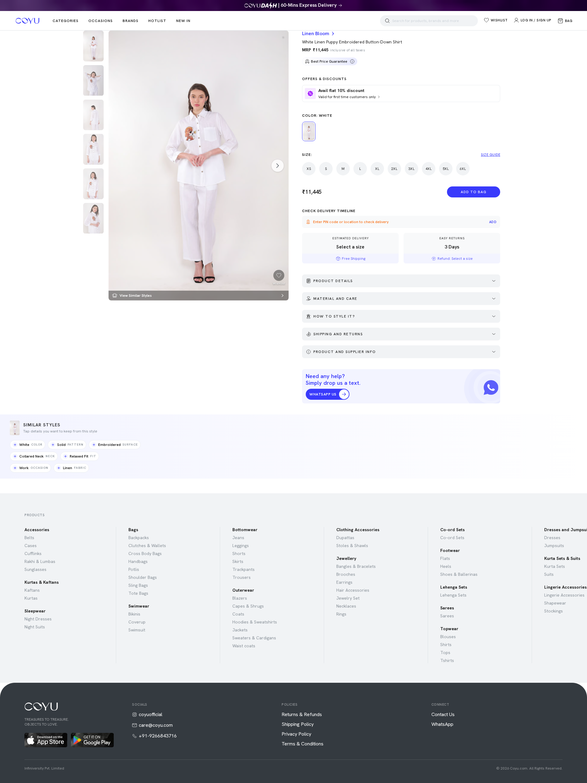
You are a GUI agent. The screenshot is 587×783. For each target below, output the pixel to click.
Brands (130, 20)
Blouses (448, 636)
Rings (341, 614)
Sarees (447, 608)
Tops (445, 652)
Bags (133, 529)
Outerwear (243, 590)
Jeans (238, 537)
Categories (66, 20)
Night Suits (34, 627)
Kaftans (32, 590)
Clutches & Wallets (147, 545)
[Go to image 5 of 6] (93, 183)
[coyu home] (27, 21)
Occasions (100, 20)
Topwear (449, 628)
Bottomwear (244, 529)
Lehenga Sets (453, 587)
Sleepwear (35, 611)
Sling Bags (138, 585)
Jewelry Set (348, 598)
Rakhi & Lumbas (39, 561)
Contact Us (443, 714)
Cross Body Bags (145, 553)
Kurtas (31, 598)
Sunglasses (35, 569)
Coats (238, 614)
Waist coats (243, 646)
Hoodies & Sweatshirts (254, 622)
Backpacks (138, 537)
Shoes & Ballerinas (459, 574)
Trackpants (243, 569)
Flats (445, 558)
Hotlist (157, 20)
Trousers (241, 577)
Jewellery (346, 558)
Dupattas (345, 537)
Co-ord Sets (452, 529)
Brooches (345, 574)
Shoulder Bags (142, 577)
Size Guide (490, 155)
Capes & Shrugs (248, 606)
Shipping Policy (298, 724)
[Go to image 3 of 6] (93, 115)
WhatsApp (442, 724)
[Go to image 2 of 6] (93, 80)
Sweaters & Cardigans (254, 638)
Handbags (138, 561)
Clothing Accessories (357, 529)
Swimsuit (136, 630)
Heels (445, 566)
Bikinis (134, 614)
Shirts (446, 644)
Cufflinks (33, 553)
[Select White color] (309, 131)
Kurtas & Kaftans (41, 582)
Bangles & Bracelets (356, 566)
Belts (29, 537)
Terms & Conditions (302, 744)
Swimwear (138, 606)
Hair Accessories (352, 590)
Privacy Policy (296, 734)
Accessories (36, 529)
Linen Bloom (315, 34)
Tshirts (447, 660)
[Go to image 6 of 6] (93, 218)
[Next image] (277, 166)
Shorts (239, 553)
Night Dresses (38, 619)
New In (183, 20)
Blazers (239, 598)
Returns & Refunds (302, 714)
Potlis (133, 569)
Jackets (240, 630)
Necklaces (346, 606)
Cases (30, 545)
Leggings (240, 545)
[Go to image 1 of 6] (93, 46)
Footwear (450, 550)
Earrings (344, 582)
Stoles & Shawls (352, 545)
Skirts (237, 561)
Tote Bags (138, 593)
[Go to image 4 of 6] (93, 149)
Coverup (137, 622)
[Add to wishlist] (278, 275)
